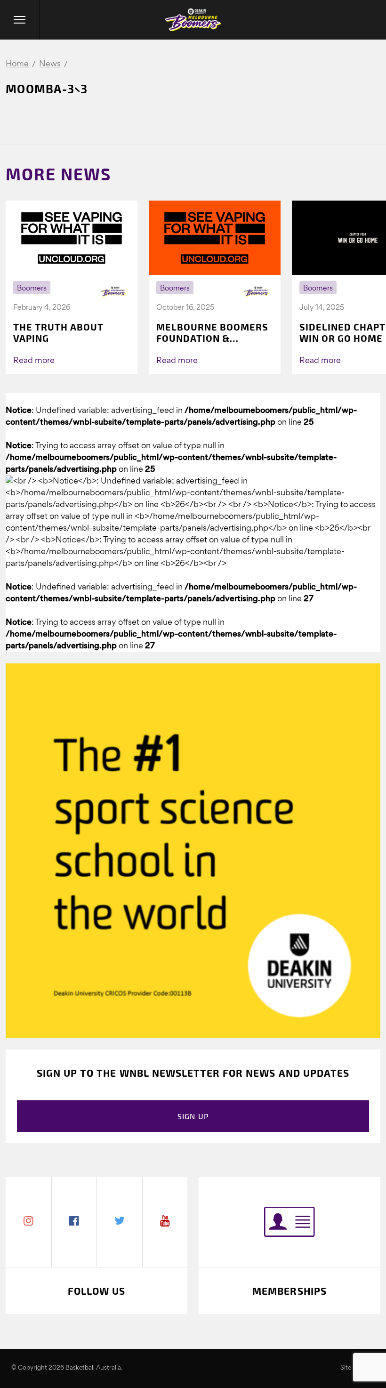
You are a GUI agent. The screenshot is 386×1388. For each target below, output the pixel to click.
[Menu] (20, 20)
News (50, 64)
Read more (34, 361)
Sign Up (193, 1116)
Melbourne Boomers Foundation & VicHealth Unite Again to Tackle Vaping (212, 332)
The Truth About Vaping (58, 332)
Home (17, 64)
